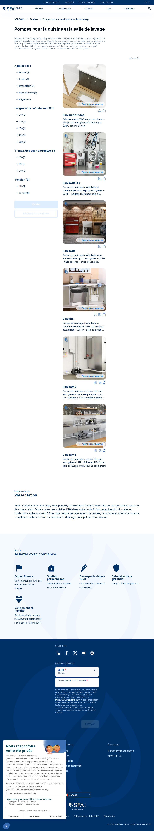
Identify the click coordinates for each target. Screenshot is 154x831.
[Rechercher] (149, 9)
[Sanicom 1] (84, 426)
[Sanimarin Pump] (84, 86)
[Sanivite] (84, 289)
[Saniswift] (84, 222)
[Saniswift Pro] (84, 154)
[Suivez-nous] (58, 653)
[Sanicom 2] (84, 358)
